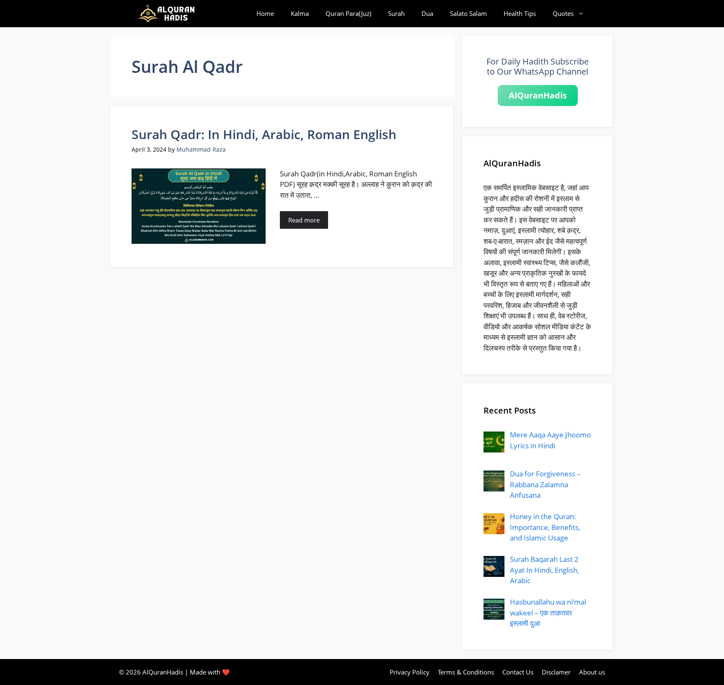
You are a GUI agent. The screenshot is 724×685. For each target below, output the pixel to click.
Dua (427, 13)
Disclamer (556, 672)
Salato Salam (468, 13)
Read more (304, 220)
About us (592, 672)
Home (265, 13)
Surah (396, 13)
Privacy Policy (409, 672)
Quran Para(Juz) (348, 13)
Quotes (563, 13)
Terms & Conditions (466, 672)
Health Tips (520, 13)
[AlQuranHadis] (171, 13)
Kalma (300, 13)
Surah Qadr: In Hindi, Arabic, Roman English (264, 134)
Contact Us (517, 672)
